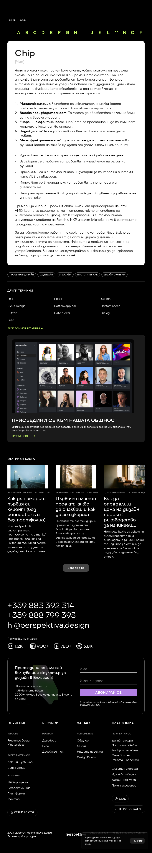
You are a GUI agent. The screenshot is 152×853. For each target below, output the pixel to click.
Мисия (81, 746)
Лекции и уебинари (20, 762)
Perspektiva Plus (18, 788)
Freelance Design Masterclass (19, 742)
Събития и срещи (125, 769)
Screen (105, 299)
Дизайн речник (52, 752)
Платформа (16, 793)
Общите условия (90, 705)
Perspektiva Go (121, 733)
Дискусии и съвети (125, 750)
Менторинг (14, 775)
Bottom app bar (65, 306)
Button (12, 313)
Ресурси (47, 733)
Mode (58, 299)
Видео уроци (16, 768)
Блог (45, 746)
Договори (49, 740)
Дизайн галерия (123, 740)
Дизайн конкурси (124, 780)
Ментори (14, 799)
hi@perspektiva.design (48, 625)
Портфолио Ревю (124, 745)
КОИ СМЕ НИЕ (85, 733)
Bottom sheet (110, 306)
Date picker (62, 313)
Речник (11, 19)
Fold (10, 299)
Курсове (12, 733)
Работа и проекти (125, 760)
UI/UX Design (16, 306)
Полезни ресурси (124, 785)
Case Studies (121, 755)
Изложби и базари (124, 774)
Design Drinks (86, 757)
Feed (10, 320)
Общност (84, 740)
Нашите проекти (90, 752)
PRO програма (17, 782)
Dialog (105, 313)
